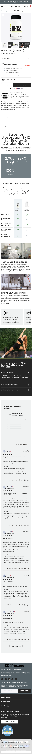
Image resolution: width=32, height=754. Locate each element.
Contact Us (9, 669)
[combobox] (22, 444)
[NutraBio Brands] (13, 665)
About (3, 669)
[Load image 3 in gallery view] (15, 45)
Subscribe (24, 691)
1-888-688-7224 (6, 676)
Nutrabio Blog (17, 669)
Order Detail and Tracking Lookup (20, 673)
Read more (20, 508)
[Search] (25, 6)
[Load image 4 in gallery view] (21, 45)
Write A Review (16, 435)
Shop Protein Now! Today (21, 2)
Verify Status (10, 721)
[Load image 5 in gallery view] (27, 45)
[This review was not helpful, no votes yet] (27, 480)
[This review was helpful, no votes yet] (24, 480)
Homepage (4, 11)
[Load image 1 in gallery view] (4, 45)
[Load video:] (16, 251)
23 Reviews (12, 53)
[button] (16, 372)
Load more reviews (16, 646)
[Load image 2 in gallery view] (10, 45)
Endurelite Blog (5, 673)
